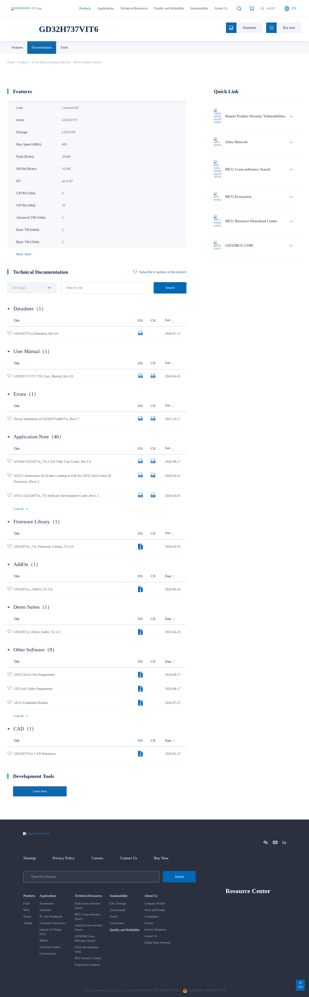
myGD (271, 8)
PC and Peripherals (51, 916)
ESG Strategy (118, 903)
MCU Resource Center (88, 958)
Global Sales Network (157, 942)
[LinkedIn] (284, 842)
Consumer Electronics (53, 923)
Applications (105, 8)
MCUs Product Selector (88, 62)
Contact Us (128, 858)
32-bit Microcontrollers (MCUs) (51, 62)
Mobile (44, 940)
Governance (117, 923)
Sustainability (199, 8)
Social (113, 916)
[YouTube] (275, 842)
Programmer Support (87, 964)
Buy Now (161, 858)
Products (85, 8)
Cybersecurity (48, 953)
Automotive (47, 903)
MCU (26, 910)
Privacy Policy (64, 858)
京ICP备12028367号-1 (167, 990)
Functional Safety (50, 947)
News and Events (154, 910)
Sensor (27, 916)
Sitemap (29, 858)
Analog (27, 923)
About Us (220, 8)
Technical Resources (134, 8)
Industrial (45, 910)
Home (11, 62)
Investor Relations (155, 929)
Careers (97, 858)
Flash (26, 903)
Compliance (151, 916)
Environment (117, 910)
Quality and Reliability (169, 8)
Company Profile (154, 903)
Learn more (40, 791)
